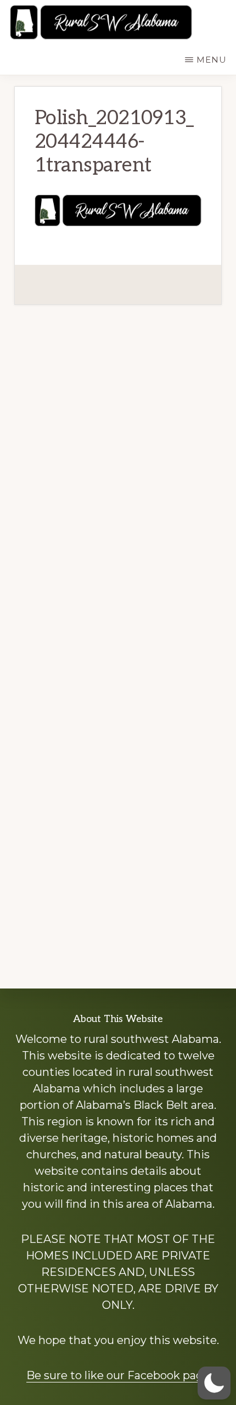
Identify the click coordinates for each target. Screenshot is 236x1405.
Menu (211, 59)
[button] (214, 1383)
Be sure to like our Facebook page (118, 1375)
